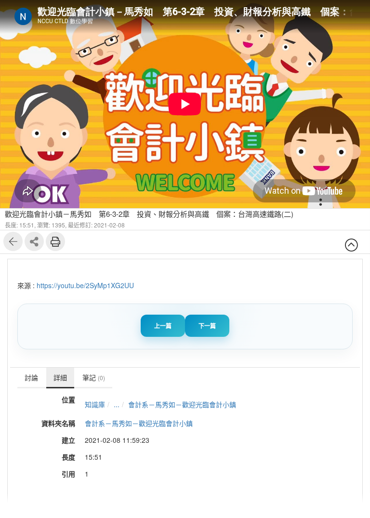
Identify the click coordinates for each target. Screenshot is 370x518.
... (116, 404)
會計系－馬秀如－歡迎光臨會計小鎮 (182, 404)
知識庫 (95, 404)
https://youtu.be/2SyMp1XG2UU (85, 285)
